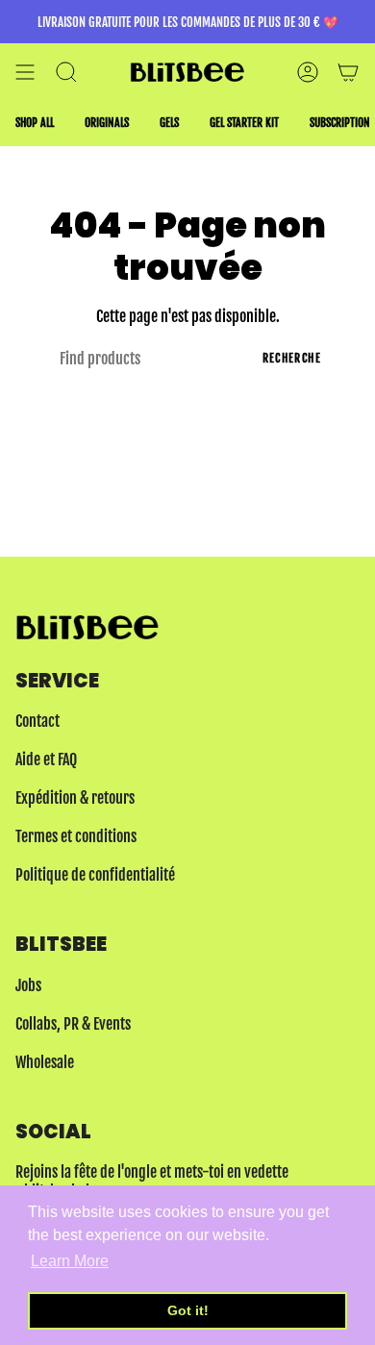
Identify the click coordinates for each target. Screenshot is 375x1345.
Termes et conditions (76, 836)
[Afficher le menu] (25, 72)
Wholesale (44, 1062)
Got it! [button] (188, 1310)
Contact (37, 721)
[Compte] (307, 72)
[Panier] (348, 72)
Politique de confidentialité (95, 874)
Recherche (291, 358)
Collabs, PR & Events (73, 1024)
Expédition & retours (75, 798)
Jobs (28, 985)
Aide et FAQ (46, 759)
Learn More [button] (70, 1261)
